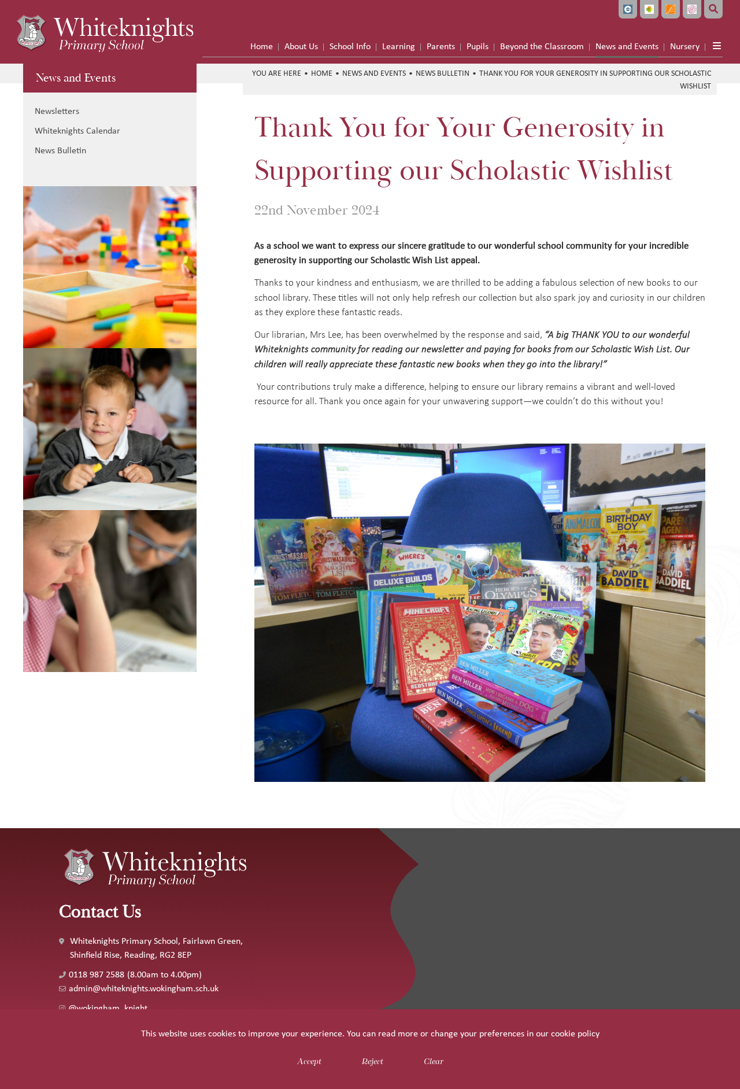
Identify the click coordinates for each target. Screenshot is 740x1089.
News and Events (76, 78)
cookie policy (575, 1033)
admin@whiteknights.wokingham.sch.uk (144, 988)
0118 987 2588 (96, 974)
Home (321, 73)
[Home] (104, 32)
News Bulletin (442, 73)
